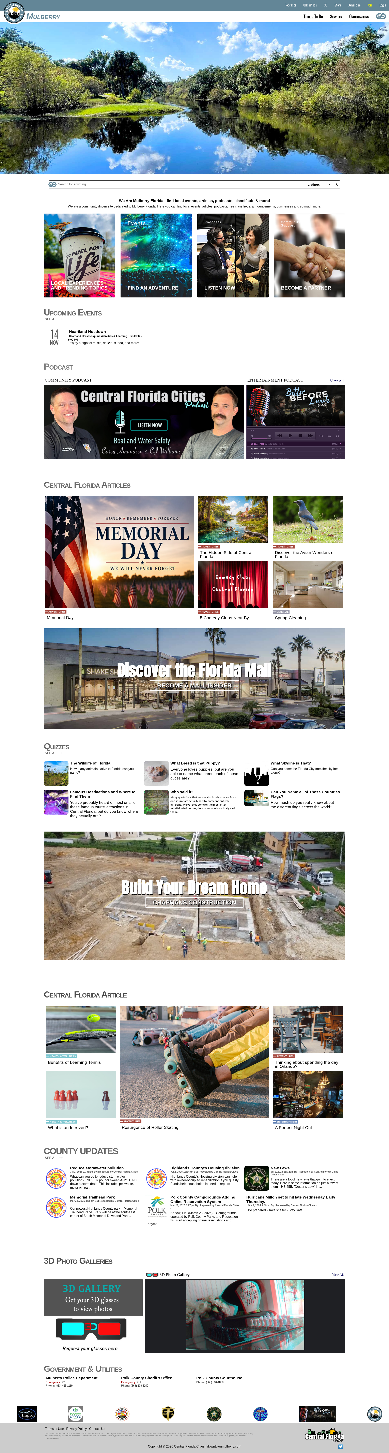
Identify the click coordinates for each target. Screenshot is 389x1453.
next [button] (310, 435)
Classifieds (310, 5)
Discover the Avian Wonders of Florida (305, 554)
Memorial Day (60, 617)
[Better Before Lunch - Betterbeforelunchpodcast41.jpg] (254, 1414)
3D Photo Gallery (174, 1274)
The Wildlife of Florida (90, 763)
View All (337, 381)
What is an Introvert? (68, 1127)
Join (370, 5)
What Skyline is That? (291, 763)
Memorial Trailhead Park (92, 1197)
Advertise (354, 5)
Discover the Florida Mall (194, 670)
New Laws (280, 1168)
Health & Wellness (63, 1056)
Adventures (56, 611)
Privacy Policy (76, 1429)
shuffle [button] (329, 436)
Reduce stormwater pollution (97, 1168)
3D (325, 5)
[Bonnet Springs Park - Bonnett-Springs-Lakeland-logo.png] (12, 1414)
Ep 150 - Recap (268, 448)
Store (337, 5)
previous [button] (280, 435)
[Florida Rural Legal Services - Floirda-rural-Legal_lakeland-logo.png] (358, 1414)
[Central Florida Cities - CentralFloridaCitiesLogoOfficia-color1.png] (311, 1414)
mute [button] (253, 436)
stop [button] (300, 435)
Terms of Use (54, 1429)
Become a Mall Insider (194, 685)
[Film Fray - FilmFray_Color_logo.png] (105, 1414)
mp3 (335, 444)
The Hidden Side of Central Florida (226, 554)
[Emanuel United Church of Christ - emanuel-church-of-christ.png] (197, 1414)
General (283, 611)
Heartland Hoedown (87, 331)
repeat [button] (321, 436)
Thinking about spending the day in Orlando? (306, 1064)
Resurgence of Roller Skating (150, 1127)
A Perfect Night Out (293, 1127)
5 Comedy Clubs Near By (224, 617)
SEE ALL (52, 319)
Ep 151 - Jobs (267, 444)
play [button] (290, 435)
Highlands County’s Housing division (205, 1168)
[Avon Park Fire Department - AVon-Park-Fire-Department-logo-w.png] (59, 1414)
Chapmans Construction (194, 902)
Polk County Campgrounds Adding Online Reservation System (202, 1199)
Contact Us (97, 1429)
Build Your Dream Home (194, 887)
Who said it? (181, 792)
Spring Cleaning (290, 617)
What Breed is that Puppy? (195, 763)
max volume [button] (270, 436)
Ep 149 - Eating (268, 453)
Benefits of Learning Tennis (74, 1062)
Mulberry (43, 16)
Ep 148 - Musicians (270, 458)
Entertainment (287, 1121)
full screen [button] (337, 436)
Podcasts (290, 5)
